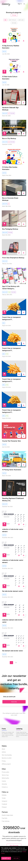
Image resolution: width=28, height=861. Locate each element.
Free (9, 292)
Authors (4, 752)
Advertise (4, 784)
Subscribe (14, 701)
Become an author (6, 758)
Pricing (4, 761)
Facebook (4, 804)
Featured (12, 113)
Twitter (4, 798)
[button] (24, 4)
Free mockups (5, 821)
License (4, 781)
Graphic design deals (7, 815)
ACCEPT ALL (6, 858)
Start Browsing (14, 845)
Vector (4, 51)
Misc (4, 415)
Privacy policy (5, 772)
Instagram (4, 801)
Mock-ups (5, 113)
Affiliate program (6, 764)
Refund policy (5, 778)
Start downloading (7, 755)
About (3, 749)
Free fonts (4, 818)
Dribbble (4, 795)
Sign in (20, 3)
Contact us (5, 787)
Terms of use (5, 775)
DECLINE (16, 858)
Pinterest (4, 807)
